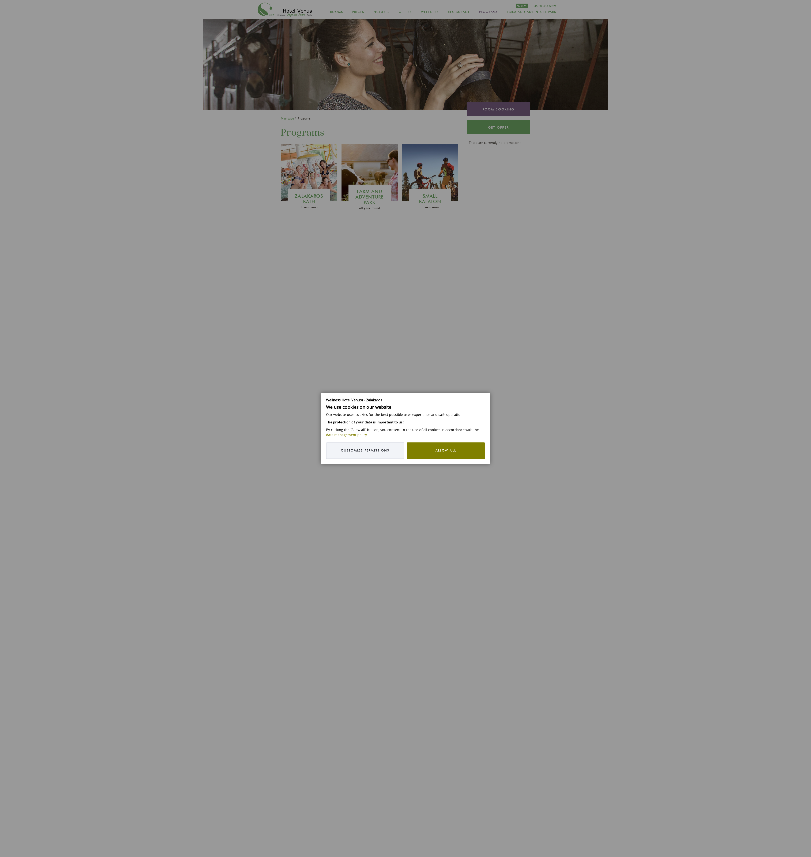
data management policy (346, 435)
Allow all (445, 450)
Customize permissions (365, 450)
